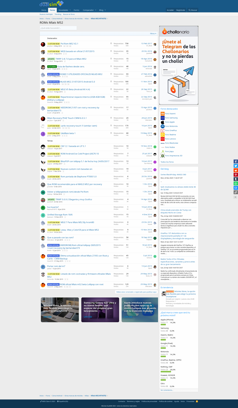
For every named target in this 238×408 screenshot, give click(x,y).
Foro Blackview (171, 143)
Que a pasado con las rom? (60, 237)
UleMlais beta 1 (68, 133)
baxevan (50, 217)
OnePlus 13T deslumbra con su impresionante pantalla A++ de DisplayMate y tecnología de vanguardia (177, 236)
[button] (70, 10)
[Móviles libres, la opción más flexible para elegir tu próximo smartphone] (164, 294)
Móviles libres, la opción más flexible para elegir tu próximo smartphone (181, 294)
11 (70, 287)
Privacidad (190, 401)
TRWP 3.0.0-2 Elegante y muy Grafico (74, 199)
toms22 (149, 258)
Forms (76, 10)
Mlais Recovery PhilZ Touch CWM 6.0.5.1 (67, 118)
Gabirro (149, 148)
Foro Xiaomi (170, 113)
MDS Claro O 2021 (48, 401)
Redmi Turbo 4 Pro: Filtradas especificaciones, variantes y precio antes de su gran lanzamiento (178, 261)
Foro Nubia (170, 147)
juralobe (50, 187)
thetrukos (148, 120)
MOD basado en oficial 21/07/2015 (77, 51)
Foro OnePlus (171, 130)
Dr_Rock (149, 46)
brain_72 (149, 276)
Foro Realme (170, 134)
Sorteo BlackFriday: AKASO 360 (173, 174)
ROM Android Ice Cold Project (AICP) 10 (80, 153)
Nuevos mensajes (46, 14)
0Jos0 (49, 69)
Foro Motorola (171, 126)
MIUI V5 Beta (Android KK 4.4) (75, 89)
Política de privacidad (149, 401)
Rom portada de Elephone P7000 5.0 (79, 176)
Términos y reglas (133, 401)
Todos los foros (167, 162)
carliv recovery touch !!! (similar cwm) (79, 125)
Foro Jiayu (169, 151)
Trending (58, 14)
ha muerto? (53, 207)
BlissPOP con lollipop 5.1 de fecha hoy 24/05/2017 (85, 161)
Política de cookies (165, 401)
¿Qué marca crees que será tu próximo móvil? (175, 314)
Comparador (88, 10)
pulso (49, 128)
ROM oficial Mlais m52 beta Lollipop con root (81, 284)
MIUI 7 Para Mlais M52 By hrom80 (77, 222)
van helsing (148, 163)
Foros (52, 10)
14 (62, 84)
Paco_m (149, 91)
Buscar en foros (69, 14)
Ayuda (176, 401)
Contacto (121, 401)
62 (64, 46)
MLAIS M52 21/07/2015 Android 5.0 (77, 81)
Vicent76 (50, 102)
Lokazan (50, 148)
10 (67, 287)
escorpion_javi (147, 99)
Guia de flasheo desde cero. (71, 66)
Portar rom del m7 (56, 266)
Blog (101, 10)
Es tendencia (167, 287)
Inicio (44, 10)
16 (68, 84)
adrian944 (148, 76)
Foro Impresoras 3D (173, 155)
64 (70, 46)
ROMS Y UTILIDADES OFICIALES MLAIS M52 (81, 74)
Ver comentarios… (167, 390)
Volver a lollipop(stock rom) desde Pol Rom (68, 191)
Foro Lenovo (170, 138)
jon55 (49, 136)
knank (49, 76)
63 (67, 46)
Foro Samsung (171, 117)
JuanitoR (149, 53)
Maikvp (49, 194)
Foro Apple (170, 122)
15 (65, 84)
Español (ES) (63, 401)
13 (63, 128)
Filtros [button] (152, 33)
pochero (149, 110)
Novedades (63, 10)
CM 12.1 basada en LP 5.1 (73, 146)
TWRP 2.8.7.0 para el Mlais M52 (71, 58)
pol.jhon (50, 46)
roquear (149, 239)
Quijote (49, 164)
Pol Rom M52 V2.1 (69, 43)
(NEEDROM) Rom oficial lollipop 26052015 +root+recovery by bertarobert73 (74, 246)
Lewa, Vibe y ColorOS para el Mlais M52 (80, 229)
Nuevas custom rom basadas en (76, 169)
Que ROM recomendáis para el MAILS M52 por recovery (74, 184)
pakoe (49, 269)
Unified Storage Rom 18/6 (60, 214)
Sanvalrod (148, 61)
